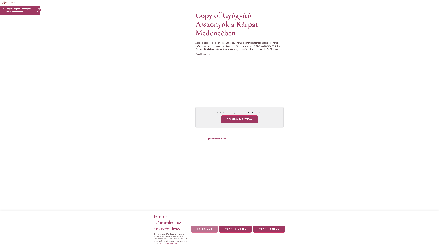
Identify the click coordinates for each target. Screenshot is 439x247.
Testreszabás (204, 229)
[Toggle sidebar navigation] (34, 10)
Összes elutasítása (235, 229)
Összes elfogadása (269, 229)
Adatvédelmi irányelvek (169, 243)
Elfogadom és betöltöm (239, 119)
